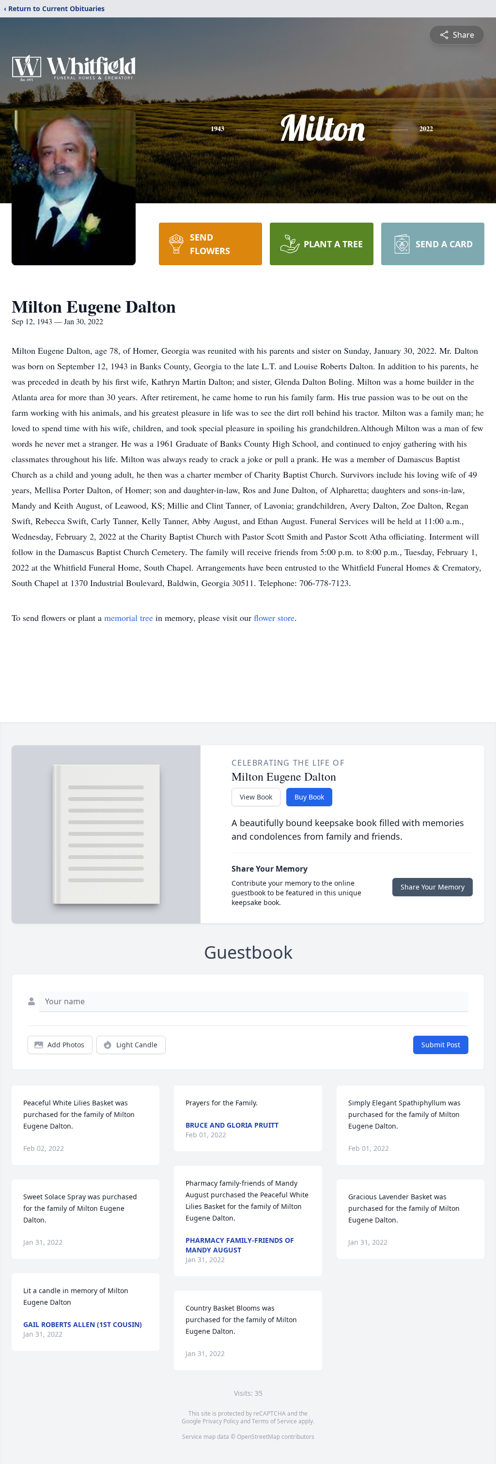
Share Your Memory (433, 886)
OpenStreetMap (258, 1437)
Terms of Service (274, 1421)
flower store (274, 617)
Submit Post (440, 1044)
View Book (256, 796)
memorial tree (128, 617)
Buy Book (309, 796)
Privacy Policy (220, 1421)
